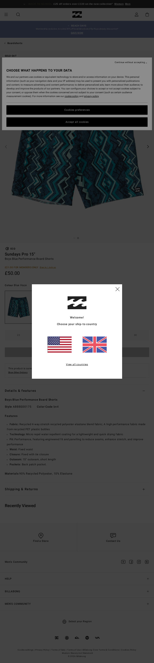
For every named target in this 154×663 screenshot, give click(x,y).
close (118, 289)
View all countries (77, 364)
